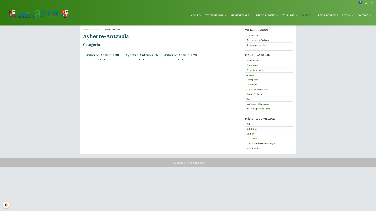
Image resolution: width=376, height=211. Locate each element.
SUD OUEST (252, 138)
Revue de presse (328, 15)
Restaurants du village (257, 45)
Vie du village (214, 15)
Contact (363, 15)
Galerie (306, 15)
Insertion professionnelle (259, 108)
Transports (252, 79)
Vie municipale (239, 15)
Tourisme (288, 15)
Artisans (250, 75)
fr (372, 2)
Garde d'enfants (254, 94)
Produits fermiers (255, 70)
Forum (346, 15)
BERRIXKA (251, 129)
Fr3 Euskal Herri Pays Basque (260, 143)
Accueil (196, 15)
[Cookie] (6, 205)
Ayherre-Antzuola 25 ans (141, 57)
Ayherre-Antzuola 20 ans (180, 57)
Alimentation (252, 60)
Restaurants (252, 65)
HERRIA (250, 133)
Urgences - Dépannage (257, 104)
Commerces (252, 35)
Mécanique (251, 84)
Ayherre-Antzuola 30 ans (102, 57)
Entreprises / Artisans (257, 40)
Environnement (266, 15)
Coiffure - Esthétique (257, 89)
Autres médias (253, 148)
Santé (249, 99)
